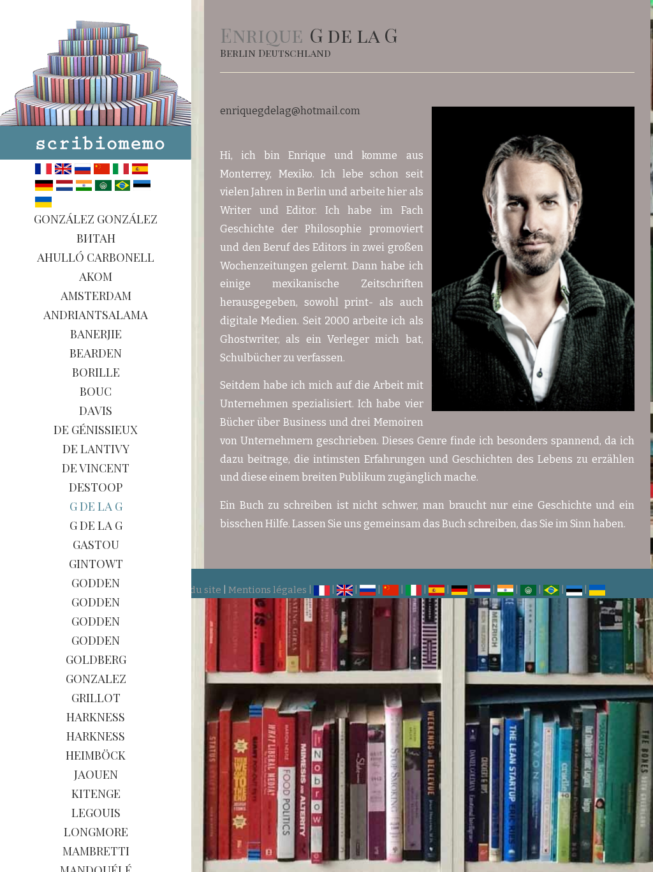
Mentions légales (267, 590)
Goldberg (96, 659)
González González (96, 219)
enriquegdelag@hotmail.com (290, 111)
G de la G (96, 506)
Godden (95, 582)
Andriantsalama (95, 314)
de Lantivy (95, 448)
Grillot (96, 697)
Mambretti (95, 851)
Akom (95, 276)
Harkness (95, 717)
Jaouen (96, 774)
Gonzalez (96, 678)
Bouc (96, 391)
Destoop (95, 487)
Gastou (96, 544)
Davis (95, 410)
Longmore (96, 831)
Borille (96, 372)
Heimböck (96, 755)
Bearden (96, 353)
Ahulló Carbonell (95, 257)
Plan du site (194, 590)
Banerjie (96, 334)
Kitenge (96, 793)
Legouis (96, 812)
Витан (96, 238)
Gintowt (96, 563)
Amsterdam (96, 295)
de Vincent (95, 468)
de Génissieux (96, 429)
